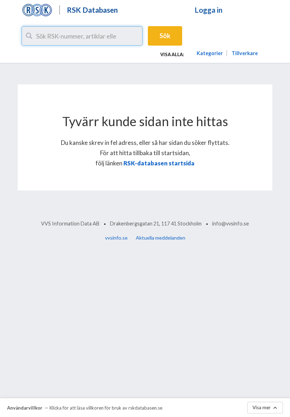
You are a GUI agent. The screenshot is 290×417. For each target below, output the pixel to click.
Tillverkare (245, 53)
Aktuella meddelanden (160, 238)
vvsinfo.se (116, 238)
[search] (29, 35)
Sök (165, 36)
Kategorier (210, 53)
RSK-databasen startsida (159, 163)
